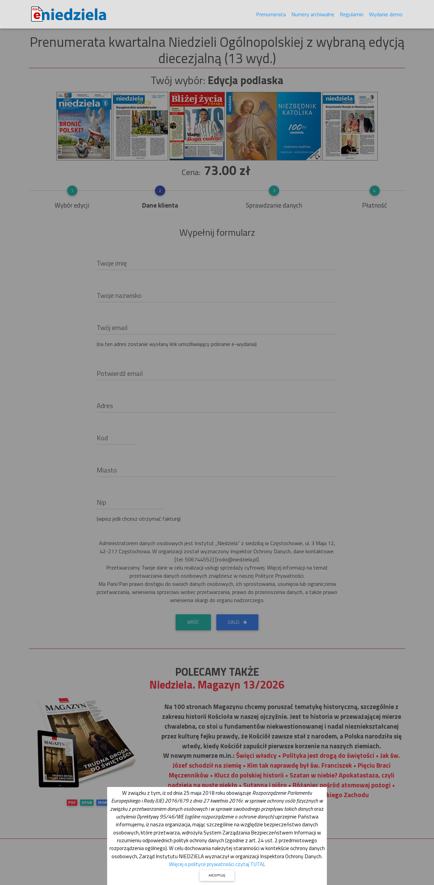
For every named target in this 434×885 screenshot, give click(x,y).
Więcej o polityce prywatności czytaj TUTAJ (216, 864)
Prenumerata (271, 14)
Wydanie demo (385, 14)
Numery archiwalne (312, 14)
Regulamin (351, 14)
